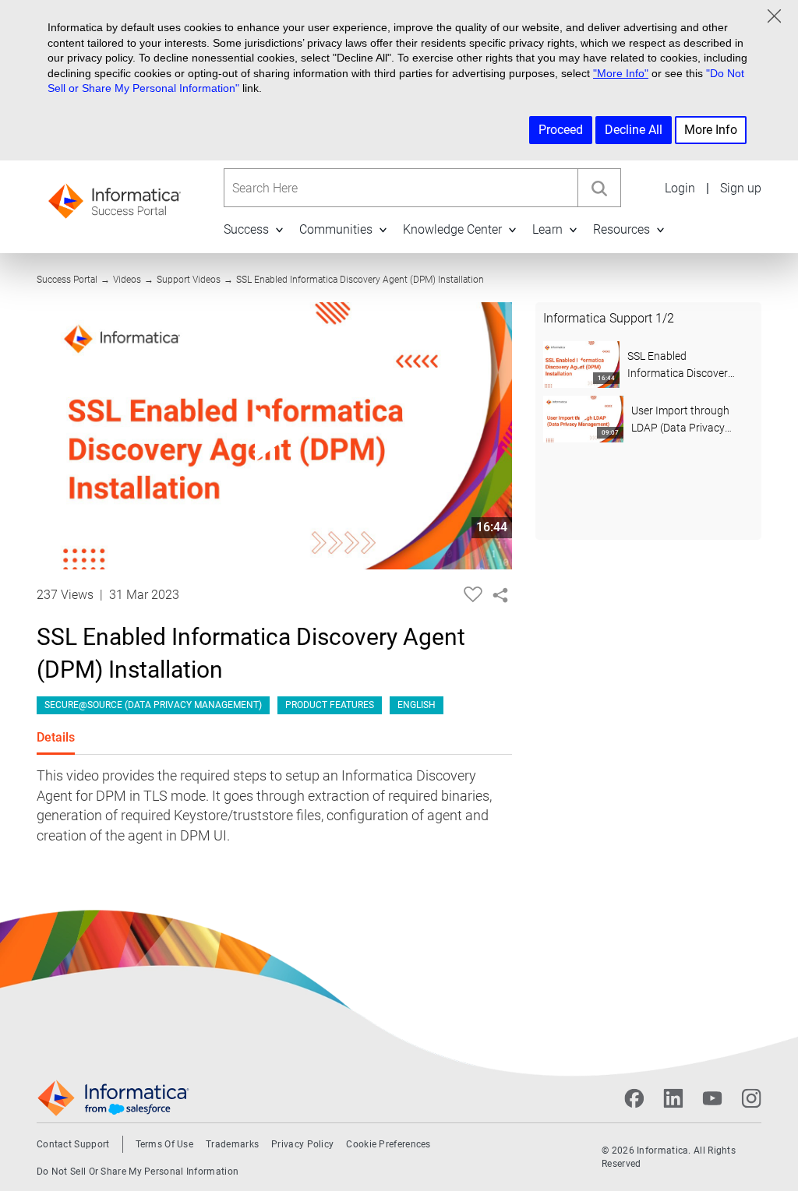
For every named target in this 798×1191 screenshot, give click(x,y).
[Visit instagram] (751, 1098)
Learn (547, 229)
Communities (336, 229)
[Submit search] (598, 187)
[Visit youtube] (712, 1098)
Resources (621, 229)
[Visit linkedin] (673, 1098)
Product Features (329, 704)
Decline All (633, 129)
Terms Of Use (165, 1144)
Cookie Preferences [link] (388, 1144)
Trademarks (232, 1144)
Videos (127, 279)
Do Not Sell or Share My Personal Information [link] (137, 1171)
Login (680, 188)
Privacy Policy (302, 1144)
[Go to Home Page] (114, 196)
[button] (279, 229)
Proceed (560, 129)
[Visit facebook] (634, 1098)
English (416, 704)
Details (56, 737)
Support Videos (189, 279)
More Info (710, 129)
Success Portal (67, 279)
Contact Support (73, 1144)
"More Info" (620, 73)
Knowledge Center (452, 229)
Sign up (740, 188)
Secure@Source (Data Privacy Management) (153, 704)
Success (246, 229)
